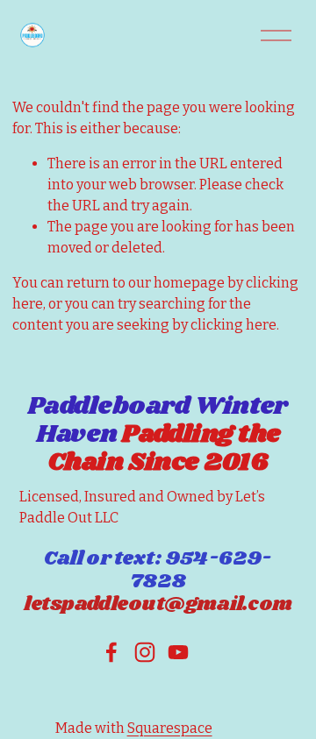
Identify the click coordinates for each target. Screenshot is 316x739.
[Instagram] (144, 652)
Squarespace (169, 728)
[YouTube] (178, 652)
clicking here (233, 324)
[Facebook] (111, 652)
